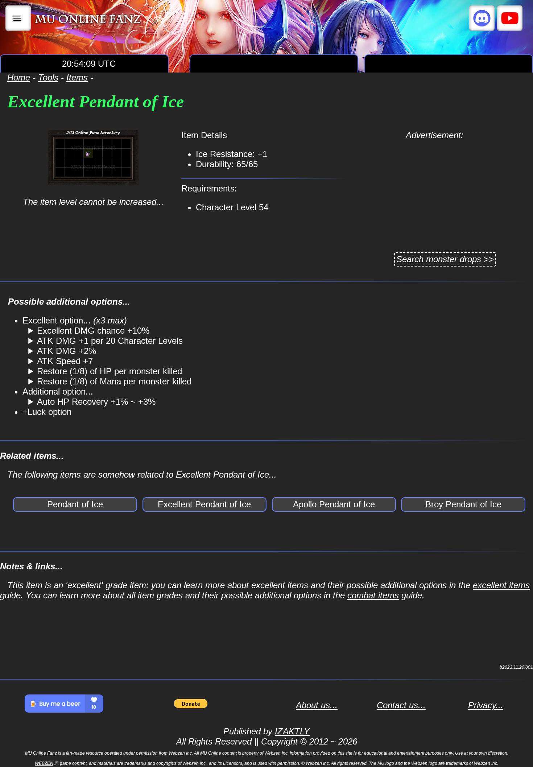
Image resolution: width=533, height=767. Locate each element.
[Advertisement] (434, 191)
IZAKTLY (292, 731)
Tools (48, 77)
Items (77, 77)
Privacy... (485, 705)
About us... (317, 705)
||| (18, 18)
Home (18, 77)
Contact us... (401, 705)
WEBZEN (44, 763)
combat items (373, 595)
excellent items (501, 585)
